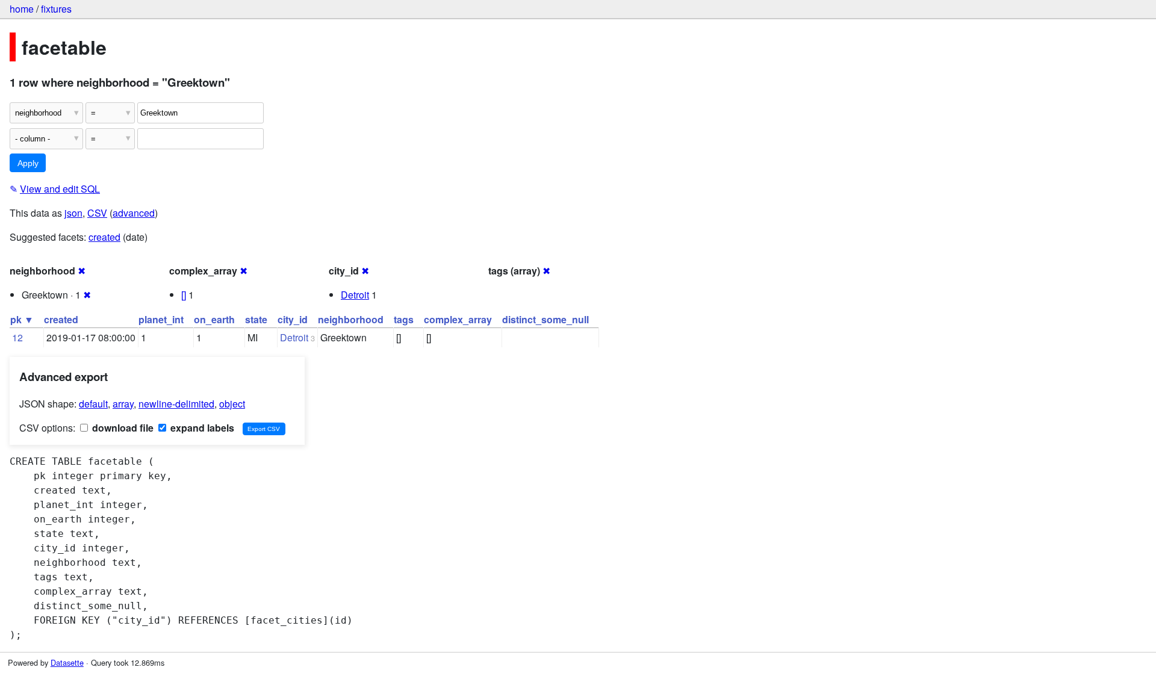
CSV (97, 213)
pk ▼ (22, 319)
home (22, 9)
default (93, 404)
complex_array (458, 319)
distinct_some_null (545, 319)
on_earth (214, 319)
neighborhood (351, 319)
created (104, 237)
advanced (134, 213)
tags (404, 319)
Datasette (67, 662)
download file (122, 428)
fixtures (56, 9)
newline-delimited (176, 404)
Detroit (355, 295)
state (256, 319)
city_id (293, 319)
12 (17, 337)
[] (183, 295)
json (73, 213)
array (123, 404)
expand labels (201, 428)
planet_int (161, 319)
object (232, 404)
